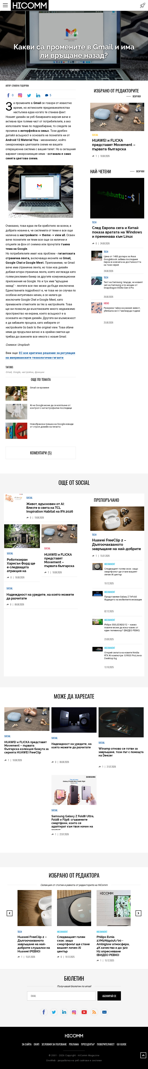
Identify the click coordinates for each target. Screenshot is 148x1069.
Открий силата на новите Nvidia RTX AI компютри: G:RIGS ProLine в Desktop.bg (123, 655)
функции (39, 372)
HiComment (109, 564)
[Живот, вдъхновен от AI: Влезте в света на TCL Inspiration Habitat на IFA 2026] (13, 498)
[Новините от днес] (142, 5)
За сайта (26, 1044)
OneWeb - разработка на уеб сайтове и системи (74, 1060)
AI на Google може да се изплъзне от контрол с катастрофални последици (51, 406)
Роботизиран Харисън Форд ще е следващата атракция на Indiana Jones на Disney (21, 569)
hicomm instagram (74, 1012)
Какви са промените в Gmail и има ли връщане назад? (74, 51)
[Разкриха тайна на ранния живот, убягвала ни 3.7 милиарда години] (96, 309)
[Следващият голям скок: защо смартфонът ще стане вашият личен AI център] (97, 567)
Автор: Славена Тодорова (17, 85)
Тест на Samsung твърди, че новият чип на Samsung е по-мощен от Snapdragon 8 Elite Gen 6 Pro (123, 285)
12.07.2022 (74, 70)
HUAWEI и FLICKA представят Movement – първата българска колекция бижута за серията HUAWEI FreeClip (114, 149)
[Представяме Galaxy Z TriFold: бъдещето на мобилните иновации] (97, 594)
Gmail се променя (39, 387)
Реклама (74, 1044)
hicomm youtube (84, 1012)
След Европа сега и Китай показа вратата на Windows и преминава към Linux (117, 232)
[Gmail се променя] (16, 393)
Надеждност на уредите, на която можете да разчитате (71, 745)
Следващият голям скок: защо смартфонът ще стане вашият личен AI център (121, 571)
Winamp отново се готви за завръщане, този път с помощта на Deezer (121, 752)
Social (74, 33)
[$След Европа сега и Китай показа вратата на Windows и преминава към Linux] (117, 198)
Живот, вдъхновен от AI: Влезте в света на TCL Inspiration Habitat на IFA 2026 (49, 507)
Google (16, 372)
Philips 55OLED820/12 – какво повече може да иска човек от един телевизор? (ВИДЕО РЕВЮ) (122, 627)
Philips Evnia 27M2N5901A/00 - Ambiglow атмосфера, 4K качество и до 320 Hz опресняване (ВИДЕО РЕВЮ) (113, 946)
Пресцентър (88, 1044)
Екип (36, 1044)
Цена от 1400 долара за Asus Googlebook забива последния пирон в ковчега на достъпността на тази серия (122, 260)
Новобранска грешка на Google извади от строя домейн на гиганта (51, 425)
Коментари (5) (40, 452)
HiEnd (106, 303)
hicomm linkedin (64, 1012)
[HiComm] (30, 5)
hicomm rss (94, 1012)
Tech (94, 222)
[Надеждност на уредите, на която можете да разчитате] (73, 720)
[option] (117, 261)
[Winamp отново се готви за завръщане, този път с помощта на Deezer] (121, 722)
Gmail (9, 372)
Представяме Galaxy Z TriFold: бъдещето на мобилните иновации (123, 598)
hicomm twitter (54, 1012)
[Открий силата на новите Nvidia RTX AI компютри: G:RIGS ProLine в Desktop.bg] (97, 649)
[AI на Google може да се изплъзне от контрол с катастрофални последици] (16, 412)
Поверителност (105, 1044)
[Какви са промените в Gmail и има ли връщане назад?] (20, 95)
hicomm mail (104, 1012)
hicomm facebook (44, 1012)
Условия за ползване (54, 1044)
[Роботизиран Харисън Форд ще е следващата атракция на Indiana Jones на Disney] (22, 536)
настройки (27, 372)
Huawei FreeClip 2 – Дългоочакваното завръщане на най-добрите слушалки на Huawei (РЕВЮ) (117, 546)
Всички (137, 96)
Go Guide (121, 1044)
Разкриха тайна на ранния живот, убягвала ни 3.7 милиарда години (122, 309)
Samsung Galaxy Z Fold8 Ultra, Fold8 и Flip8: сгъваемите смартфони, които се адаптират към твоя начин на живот (72, 823)
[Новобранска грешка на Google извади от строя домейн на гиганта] (16, 431)
